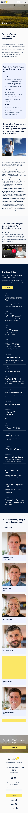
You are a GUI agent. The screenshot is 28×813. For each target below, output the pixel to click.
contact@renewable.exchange (14, 762)
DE (21, 2)
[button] (25, 2)
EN (18, 2)
